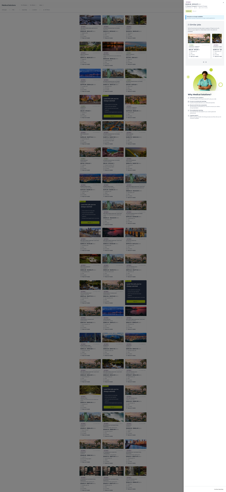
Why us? (194, 11)
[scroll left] (203, 62)
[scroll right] (206, 62)
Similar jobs (188, 11)
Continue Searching (218, 489)
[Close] (223, 2)
